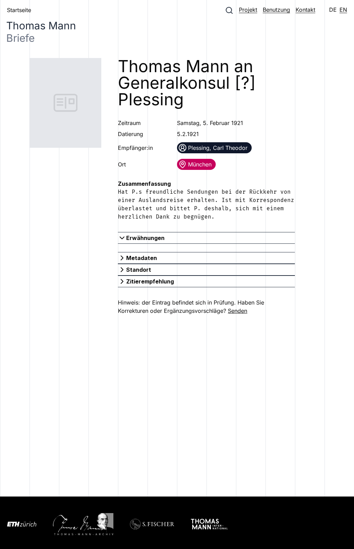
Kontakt (305, 9)
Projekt (248, 9)
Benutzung (276, 9)
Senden (237, 310)
